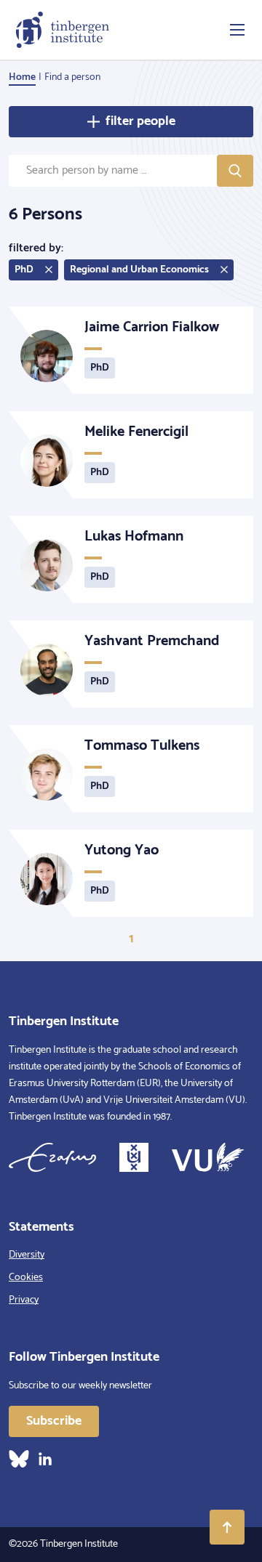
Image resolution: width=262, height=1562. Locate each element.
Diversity (26, 1255)
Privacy (24, 1300)
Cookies (26, 1277)
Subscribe (54, 1421)
